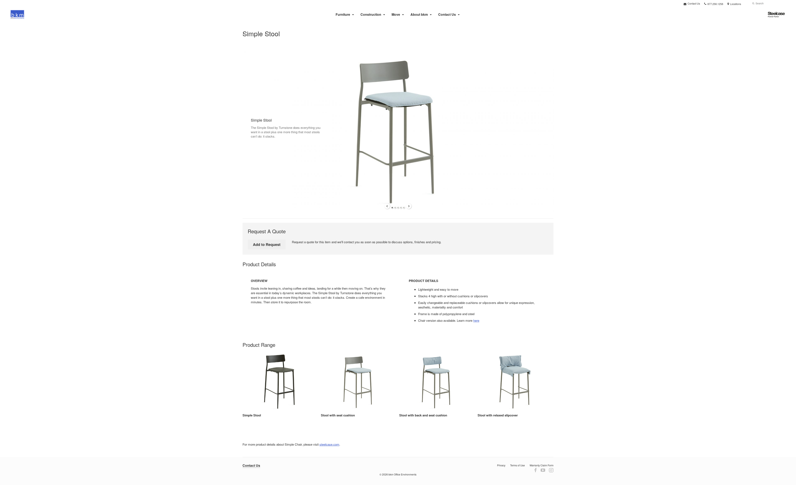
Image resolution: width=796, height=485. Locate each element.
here (476, 320)
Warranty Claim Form (541, 465)
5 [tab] (404, 208)
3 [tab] (398, 208)
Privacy (501, 465)
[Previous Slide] (387, 206)
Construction (370, 14)
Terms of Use (517, 465)
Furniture (343, 14)
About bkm (419, 14)
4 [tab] (401, 208)
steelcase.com (329, 444)
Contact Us (693, 3)
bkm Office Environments (402, 474)
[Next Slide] (408, 206)
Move (396, 14)
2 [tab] (395, 208)
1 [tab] (392, 208)
